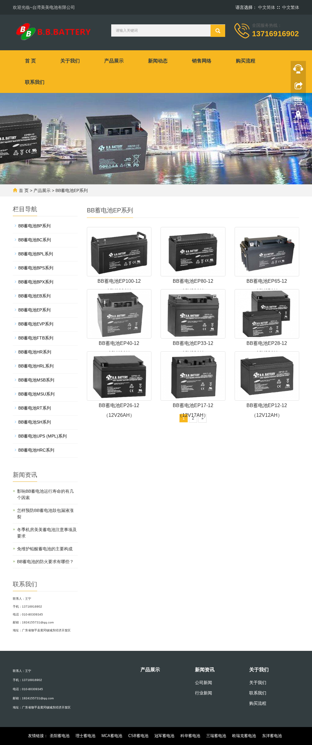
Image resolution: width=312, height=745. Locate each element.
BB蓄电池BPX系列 (35, 281)
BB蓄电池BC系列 (34, 239)
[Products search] (218, 31)
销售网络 (201, 60)
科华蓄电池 (190, 735)
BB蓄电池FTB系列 (35, 337)
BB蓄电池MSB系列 (36, 380)
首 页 (30, 60)
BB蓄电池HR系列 (34, 351)
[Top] (298, 116)
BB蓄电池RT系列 (34, 408)
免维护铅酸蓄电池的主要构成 (45, 548)
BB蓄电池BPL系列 (35, 253)
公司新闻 (203, 682)
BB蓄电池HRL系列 (36, 366)
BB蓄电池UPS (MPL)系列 (42, 436)
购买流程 (245, 60)
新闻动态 (158, 60)
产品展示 (114, 60)
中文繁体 (290, 7)
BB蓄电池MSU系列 (36, 394)
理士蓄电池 (85, 735)
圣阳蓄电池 (59, 735)
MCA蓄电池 (111, 735)
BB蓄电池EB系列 (34, 295)
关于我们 (70, 60)
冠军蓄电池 (164, 735)
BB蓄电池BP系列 (34, 225)
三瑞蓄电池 (216, 735)
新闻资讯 (204, 669)
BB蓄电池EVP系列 (35, 323)
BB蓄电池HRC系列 (36, 450)
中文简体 (266, 7)
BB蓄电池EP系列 (71, 190)
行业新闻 (203, 692)
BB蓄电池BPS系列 (35, 267)
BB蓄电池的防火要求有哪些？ (45, 561)
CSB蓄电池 (138, 735)
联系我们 (34, 82)
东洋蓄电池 (272, 735)
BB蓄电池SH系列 (34, 422)
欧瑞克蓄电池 (244, 735)
